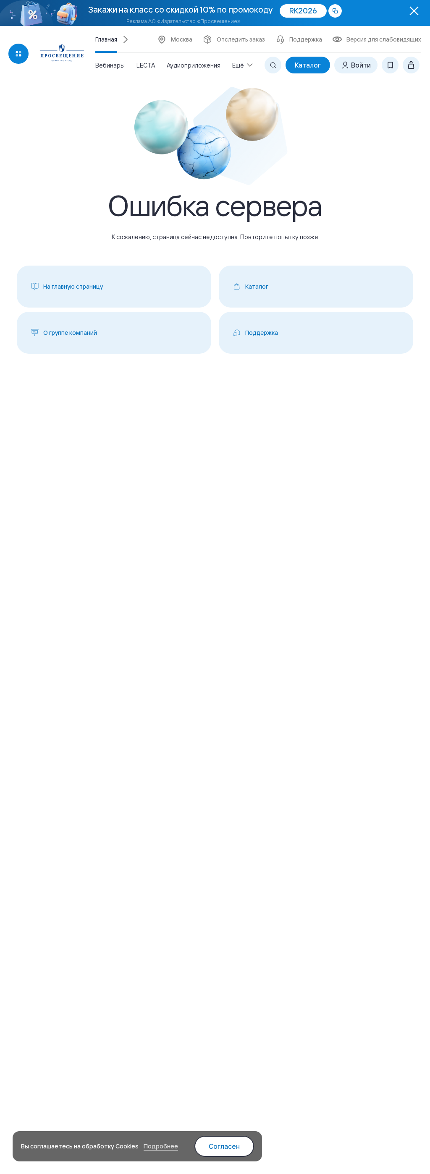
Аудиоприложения (193, 65)
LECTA (145, 65)
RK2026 (303, 11)
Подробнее (161, 1146)
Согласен (224, 1146)
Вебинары (110, 65)
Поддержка (305, 39)
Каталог (308, 65)
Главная (106, 39)
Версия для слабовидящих (383, 39)
